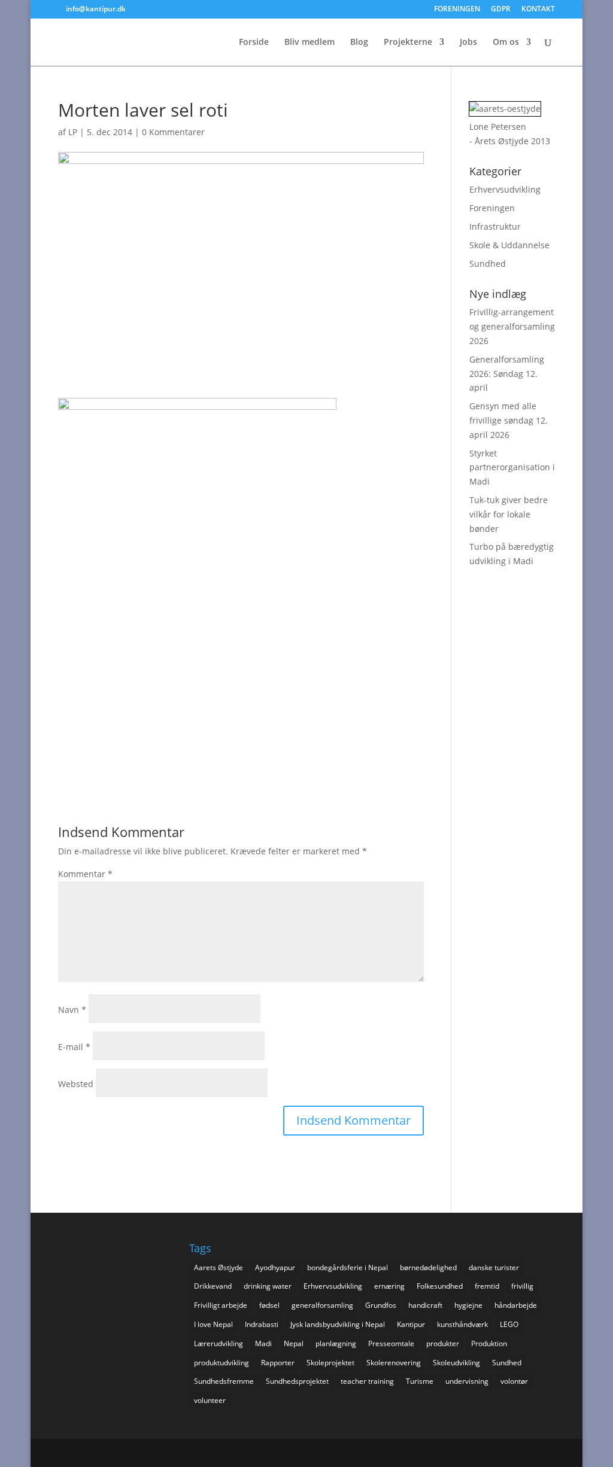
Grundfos (380, 1305)
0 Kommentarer (173, 132)
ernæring (389, 1286)
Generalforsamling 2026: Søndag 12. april (506, 374)
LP (72, 132)
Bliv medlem (309, 42)
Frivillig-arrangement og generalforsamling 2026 (512, 326)
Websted (75, 1083)
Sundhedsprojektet (297, 1381)
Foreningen (492, 208)
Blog (359, 42)
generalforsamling (322, 1305)
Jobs (468, 42)
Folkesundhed (440, 1286)
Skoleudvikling (456, 1363)
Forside (254, 42)
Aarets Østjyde (218, 1267)
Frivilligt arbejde (220, 1305)
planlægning (335, 1343)
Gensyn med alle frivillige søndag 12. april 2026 (508, 420)
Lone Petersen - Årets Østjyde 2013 (509, 134)
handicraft (425, 1305)
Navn (72, 1009)
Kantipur (411, 1324)
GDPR (501, 9)
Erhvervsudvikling (505, 189)
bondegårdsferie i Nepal (347, 1267)
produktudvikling (221, 1363)
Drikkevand (213, 1286)
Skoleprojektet (330, 1363)
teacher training (367, 1381)
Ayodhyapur (275, 1267)
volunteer (210, 1400)
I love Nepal (213, 1324)
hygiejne (468, 1305)
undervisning (466, 1381)
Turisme (419, 1381)
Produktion (489, 1343)
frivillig (522, 1286)
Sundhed (487, 263)
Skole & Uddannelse (509, 245)
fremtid (487, 1286)
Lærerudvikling (218, 1343)
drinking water (268, 1286)
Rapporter (278, 1363)
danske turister (494, 1267)
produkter (442, 1343)
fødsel (269, 1305)
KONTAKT (538, 9)
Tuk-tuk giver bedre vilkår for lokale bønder (508, 514)
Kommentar (85, 873)
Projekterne (408, 42)
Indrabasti (261, 1324)
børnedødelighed (428, 1267)
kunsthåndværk (462, 1324)
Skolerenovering (393, 1363)
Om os (506, 42)
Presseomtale (391, 1343)
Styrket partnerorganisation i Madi (512, 468)
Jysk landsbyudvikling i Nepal (337, 1324)
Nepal (294, 1343)
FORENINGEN (457, 9)
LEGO (509, 1324)
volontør (514, 1381)
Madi (263, 1343)
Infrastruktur (495, 226)
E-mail (74, 1046)
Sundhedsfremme (224, 1381)
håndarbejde (515, 1305)
